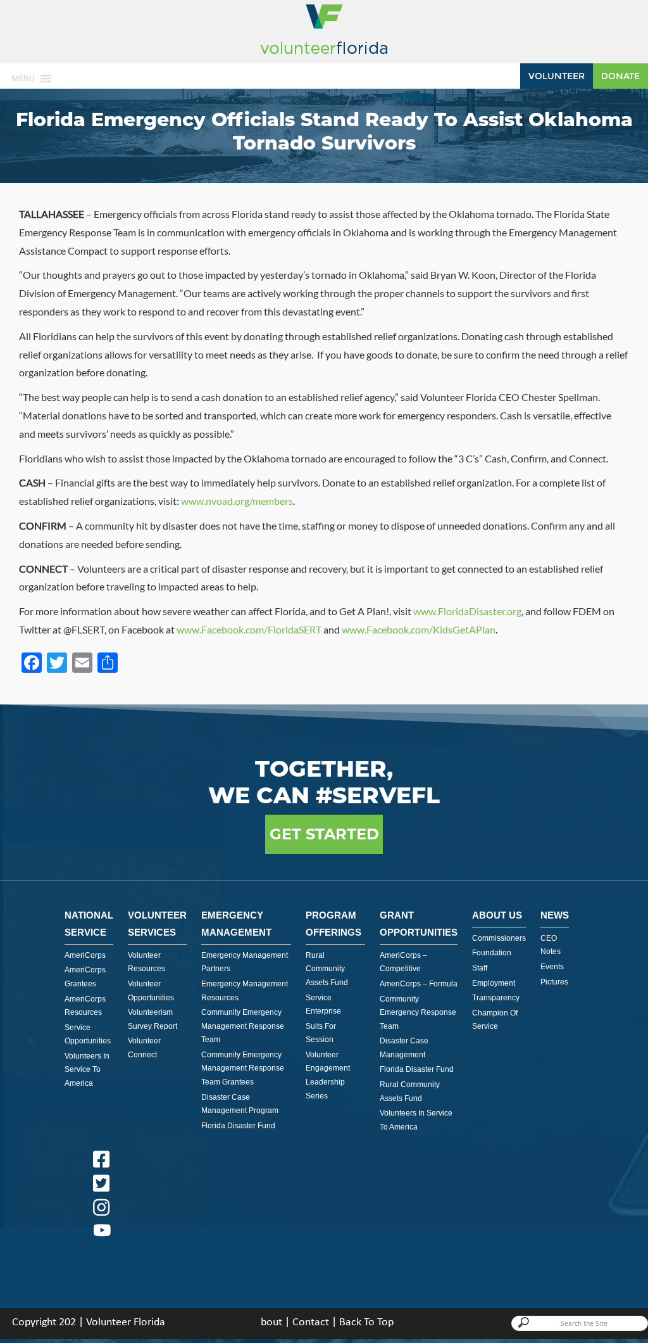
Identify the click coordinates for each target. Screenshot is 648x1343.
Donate (620, 76)
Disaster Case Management (404, 1047)
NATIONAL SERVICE (89, 924)
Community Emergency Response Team (418, 1013)
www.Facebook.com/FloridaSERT (249, 629)
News (554, 915)
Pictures (554, 981)
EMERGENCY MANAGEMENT (236, 924)
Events (552, 966)
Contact (310, 1322)
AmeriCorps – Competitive (403, 962)
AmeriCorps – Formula (419, 983)
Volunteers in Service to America (87, 1070)
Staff (479, 968)
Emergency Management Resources (244, 990)
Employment (493, 983)
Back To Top (366, 1322)
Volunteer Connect (144, 1047)
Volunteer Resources (146, 962)
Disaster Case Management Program (239, 1104)
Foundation (491, 952)
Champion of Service (495, 1020)
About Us (497, 915)
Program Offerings (333, 924)
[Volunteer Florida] (324, 54)
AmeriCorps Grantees (85, 976)
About (268, 1322)
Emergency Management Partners (244, 962)
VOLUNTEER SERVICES (157, 924)
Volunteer (556, 76)
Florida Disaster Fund (238, 1125)
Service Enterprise (323, 1004)
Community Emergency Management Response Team (242, 1026)
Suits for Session (321, 1033)
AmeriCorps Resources (85, 1006)
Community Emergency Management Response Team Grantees (242, 1068)
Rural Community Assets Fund (327, 969)
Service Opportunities (88, 1034)
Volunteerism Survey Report (152, 1019)
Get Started (324, 834)
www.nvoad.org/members (237, 501)
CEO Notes (550, 945)
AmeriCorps (85, 955)
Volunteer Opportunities (151, 990)
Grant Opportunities (419, 924)
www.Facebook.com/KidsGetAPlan (418, 629)
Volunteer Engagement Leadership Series (328, 1075)
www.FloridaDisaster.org (467, 611)
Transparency (496, 997)
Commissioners (499, 938)
